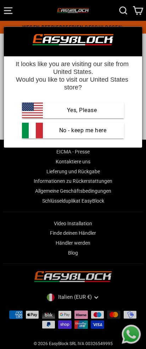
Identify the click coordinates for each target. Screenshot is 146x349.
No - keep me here (81, 130)
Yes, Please (82, 110)
